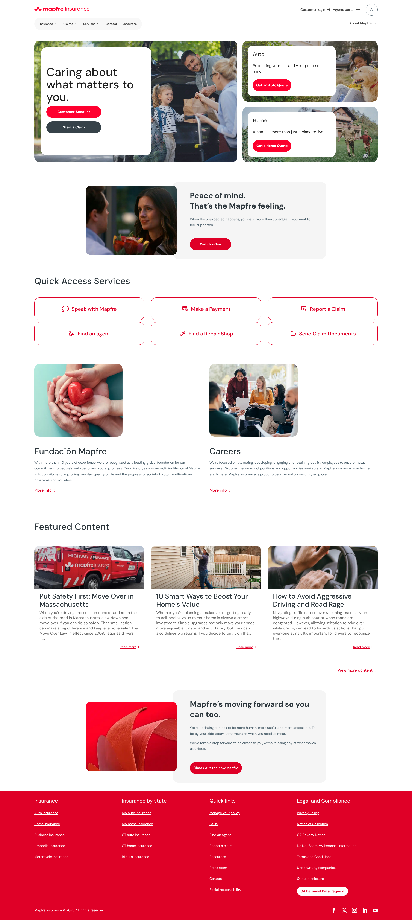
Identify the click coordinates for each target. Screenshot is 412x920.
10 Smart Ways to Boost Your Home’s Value (202, 600)
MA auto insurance (136, 813)
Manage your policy (224, 813)
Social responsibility (225, 889)
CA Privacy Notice (311, 835)
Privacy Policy (308, 813)
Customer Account (74, 112)
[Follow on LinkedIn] (364, 910)
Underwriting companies (316, 867)
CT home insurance (137, 846)
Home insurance (47, 824)
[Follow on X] (344, 910)
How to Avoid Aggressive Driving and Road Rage (312, 600)
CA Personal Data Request (322, 891)
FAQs (213, 824)
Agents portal (343, 9)
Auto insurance (46, 813)
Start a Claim (74, 127)
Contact (111, 24)
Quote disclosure (310, 878)
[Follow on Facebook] (333, 910)
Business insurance (49, 835)
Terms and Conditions (314, 857)
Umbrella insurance (49, 846)
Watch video (210, 244)
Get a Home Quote (272, 145)
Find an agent (220, 835)
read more (128, 647)
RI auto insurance (135, 857)
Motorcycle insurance (51, 857)
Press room (218, 867)
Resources (129, 24)
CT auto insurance (136, 835)
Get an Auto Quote (272, 85)
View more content (355, 670)
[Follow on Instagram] (354, 910)
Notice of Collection (312, 824)
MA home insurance (137, 824)
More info (43, 490)
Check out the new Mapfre (215, 768)
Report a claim (220, 846)
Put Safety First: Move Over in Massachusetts (86, 600)
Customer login (312, 9)
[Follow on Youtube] (375, 910)
